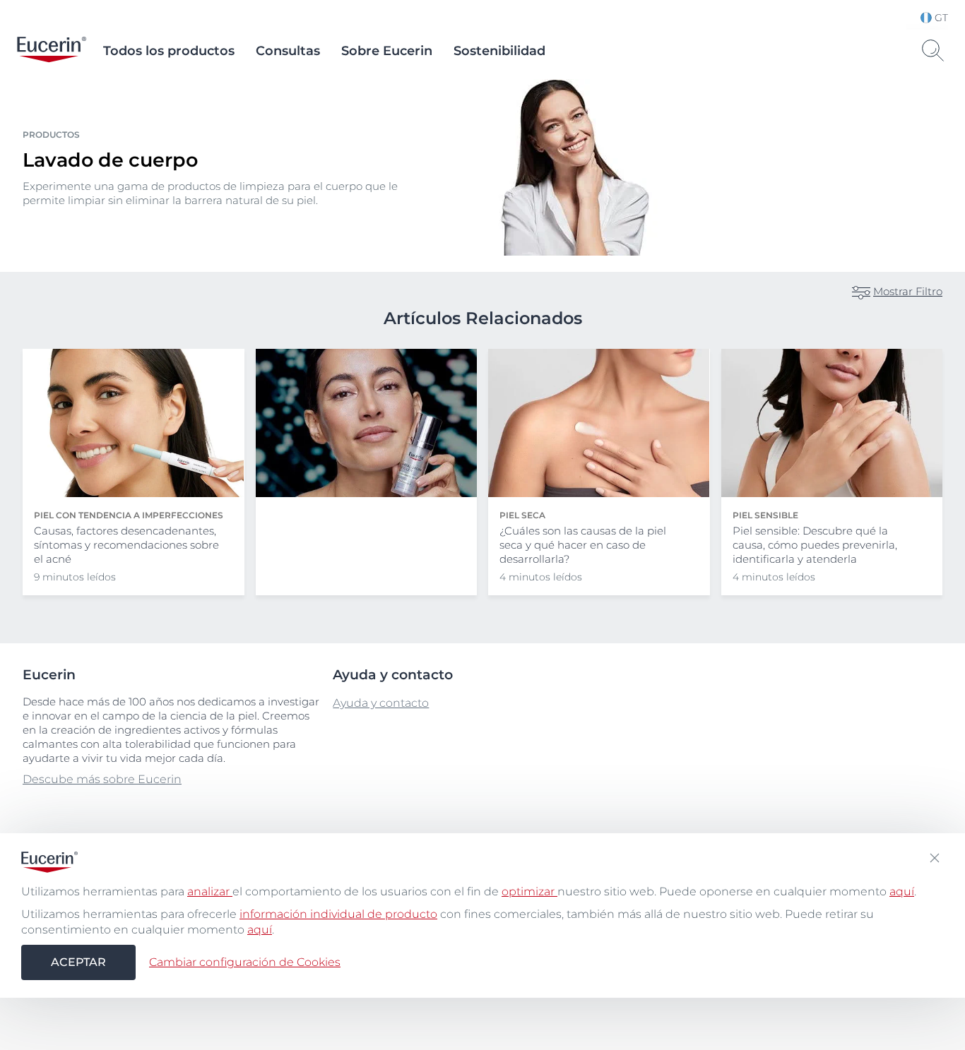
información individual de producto (338, 914)
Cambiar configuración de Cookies (245, 962)
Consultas (288, 51)
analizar (209, 891)
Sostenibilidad (499, 51)
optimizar (529, 891)
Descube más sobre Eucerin (102, 779)
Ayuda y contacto (381, 703)
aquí (901, 891)
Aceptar (78, 962)
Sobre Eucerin (386, 51)
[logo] (51, 51)
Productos (51, 134)
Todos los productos (169, 51)
